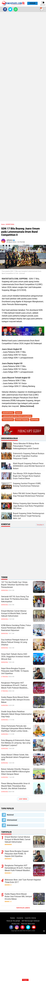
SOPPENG (34, 420)
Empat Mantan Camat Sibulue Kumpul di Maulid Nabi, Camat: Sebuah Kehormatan (14, 613)
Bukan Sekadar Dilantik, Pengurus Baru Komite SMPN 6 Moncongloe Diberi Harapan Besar (15, 771)
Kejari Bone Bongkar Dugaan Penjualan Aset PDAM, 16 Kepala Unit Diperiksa (15, 671)
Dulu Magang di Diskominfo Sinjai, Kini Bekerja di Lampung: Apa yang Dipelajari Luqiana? (15, 742)
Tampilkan (40, 525)
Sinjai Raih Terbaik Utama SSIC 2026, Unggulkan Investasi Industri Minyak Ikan (15, 656)
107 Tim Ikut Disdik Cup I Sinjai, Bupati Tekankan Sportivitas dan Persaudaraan (14, 584)
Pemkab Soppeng (22, 420)
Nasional (10, 815)
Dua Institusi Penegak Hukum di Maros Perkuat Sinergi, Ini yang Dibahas (14, 642)
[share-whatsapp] (16, 9)
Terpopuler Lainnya (23, 908)
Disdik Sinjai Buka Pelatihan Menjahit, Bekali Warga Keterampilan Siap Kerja (16, 714)
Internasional (12, 820)
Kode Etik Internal (30, 918)
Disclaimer (20, 918)
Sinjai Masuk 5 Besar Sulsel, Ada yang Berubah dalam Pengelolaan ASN (15, 757)
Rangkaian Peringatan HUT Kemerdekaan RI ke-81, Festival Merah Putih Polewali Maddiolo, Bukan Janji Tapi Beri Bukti (14, 685)
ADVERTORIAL (10, 224)
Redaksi (12, 918)
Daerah (18, 413)
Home (3, 224)
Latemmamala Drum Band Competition (17, 416)
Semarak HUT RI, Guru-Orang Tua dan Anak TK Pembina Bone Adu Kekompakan (15, 599)
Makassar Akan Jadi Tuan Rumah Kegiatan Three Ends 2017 (23, 881)
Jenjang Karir (15, 924)
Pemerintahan (8, 420)
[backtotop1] (44, 931)
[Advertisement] (23, 116)
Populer (32, 3)
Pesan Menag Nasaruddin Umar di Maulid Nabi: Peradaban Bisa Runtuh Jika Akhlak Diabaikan (15, 786)
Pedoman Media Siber (28, 924)
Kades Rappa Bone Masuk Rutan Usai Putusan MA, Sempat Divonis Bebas (15, 699)
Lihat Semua (23, 799)
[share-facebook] (5, 9)
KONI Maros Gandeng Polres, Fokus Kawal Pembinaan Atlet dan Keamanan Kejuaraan (16, 627)
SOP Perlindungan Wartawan (31, 921)
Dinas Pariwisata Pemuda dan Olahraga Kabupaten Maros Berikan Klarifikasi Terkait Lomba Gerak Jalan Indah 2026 (16, 728)
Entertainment (12, 825)
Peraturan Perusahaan (13, 921)
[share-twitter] (10, 9)
